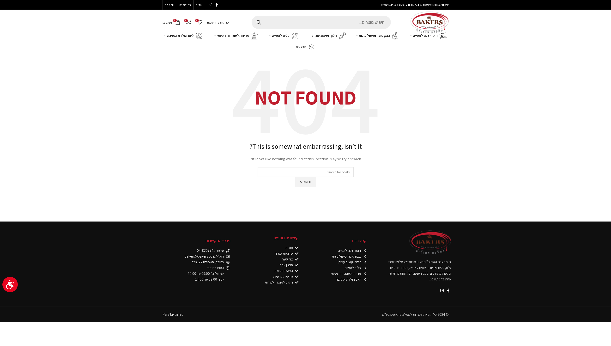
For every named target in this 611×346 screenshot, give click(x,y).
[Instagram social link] (210, 4)
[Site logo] (429, 21)
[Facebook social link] (217, 4)
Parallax (169, 314)
